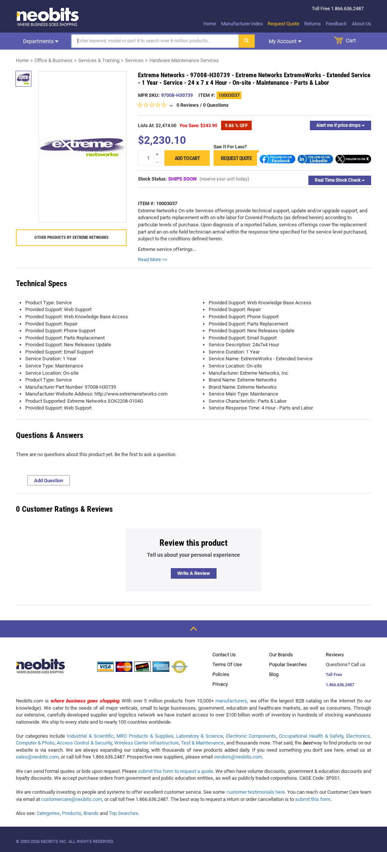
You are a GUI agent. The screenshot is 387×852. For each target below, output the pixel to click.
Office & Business (53, 60)
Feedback (336, 23)
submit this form (312, 799)
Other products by (71, 237)
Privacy (220, 684)
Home (209, 23)
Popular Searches (288, 664)
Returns (312, 23)
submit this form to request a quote (175, 771)
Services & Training (98, 60)
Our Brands (281, 654)
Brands (91, 813)
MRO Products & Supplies (144, 736)
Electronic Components (251, 736)
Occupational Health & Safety (311, 736)
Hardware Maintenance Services (184, 60)
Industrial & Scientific (90, 736)
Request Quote (283, 23)
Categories (48, 813)
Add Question (48, 480)
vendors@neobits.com (238, 757)
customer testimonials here (255, 792)
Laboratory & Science (199, 736)
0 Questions (216, 105)
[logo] (48, 16)
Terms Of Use (227, 664)
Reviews (335, 654)
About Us (361, 23)
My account (283, 41)
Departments (39, 41)
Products (71, 813)
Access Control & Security (84, 743)
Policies (220, 674)
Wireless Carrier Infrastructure (146, 743)
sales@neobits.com (37, 757)
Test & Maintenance (202, 743)
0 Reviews (187, 105)
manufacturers (231, 701)
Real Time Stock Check (338, 180)
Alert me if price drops (339, 125)
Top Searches (123, 813)
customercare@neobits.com (71, 799)
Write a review (193, 573)
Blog (274, 674)
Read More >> (152, 259)
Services (134, 60)
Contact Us (224, 654)
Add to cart (187, 158)
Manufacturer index (242, 23)
